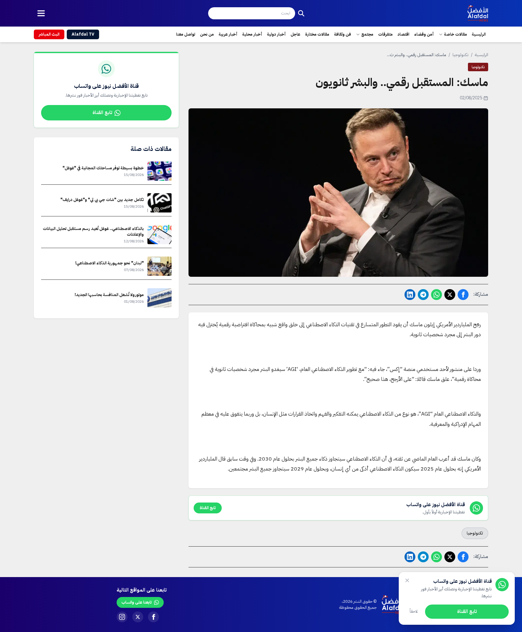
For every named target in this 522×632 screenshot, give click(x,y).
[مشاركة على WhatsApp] (436, 294)
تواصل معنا (185, 34)
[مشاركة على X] (449, 294)
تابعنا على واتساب (136, 602)
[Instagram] (122, 616)
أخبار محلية (252, 34)
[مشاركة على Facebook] (463, 294)
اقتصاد (403, 34)
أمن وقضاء (424, 34)
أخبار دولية (276, 34)
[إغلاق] (407, 580)
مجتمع (367, 34)
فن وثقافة (342, 34)
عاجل (295, 34)
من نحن (207, 34)
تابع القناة (102, 112)
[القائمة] (41, 13)
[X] (137, 616)
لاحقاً (414, 611)
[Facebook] (153, 616)
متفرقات (385, 34)
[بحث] (301, 13)
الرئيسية (479, 34)
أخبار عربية (228, 34)
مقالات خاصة (455, 34)
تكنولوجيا (461, 55)
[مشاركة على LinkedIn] (409, 294)
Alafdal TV (83, 34)
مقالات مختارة (317, 34)
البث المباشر (49, 34)
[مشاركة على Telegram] (423, 294)
